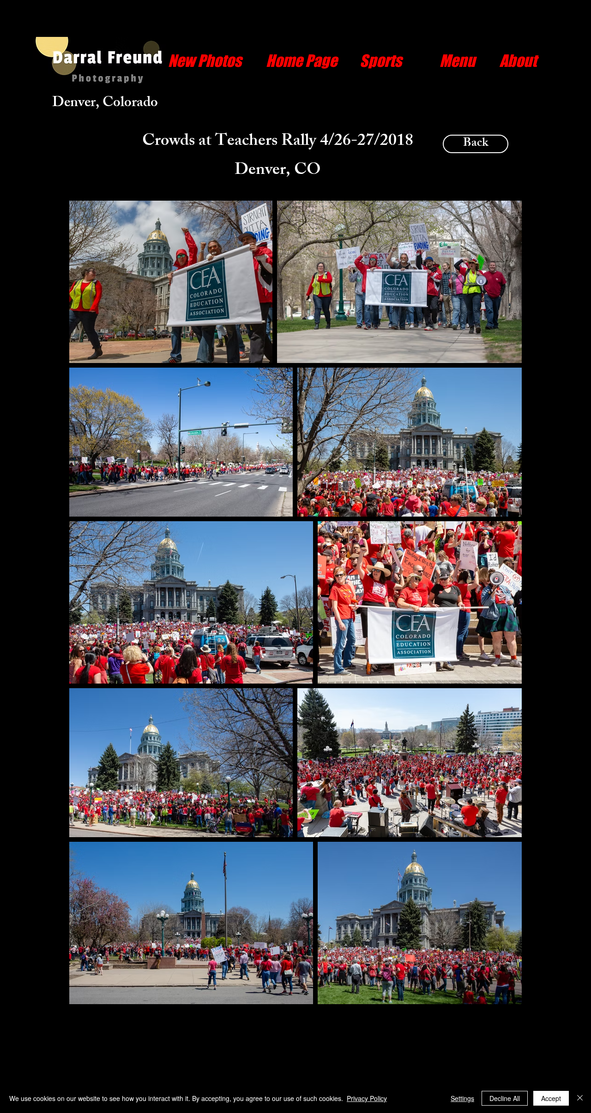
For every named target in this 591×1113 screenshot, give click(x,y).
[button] (381, 60)
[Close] (579, 1098)
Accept (551, 1098)
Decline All (504, 1098)
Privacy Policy (367, 1098)
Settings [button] (462, 1098)
